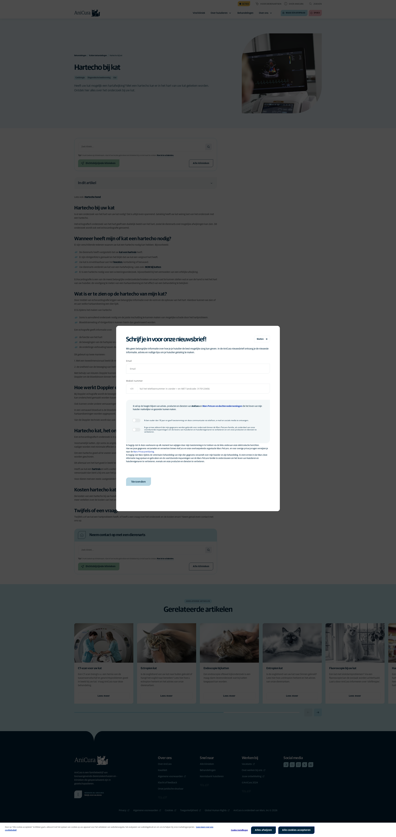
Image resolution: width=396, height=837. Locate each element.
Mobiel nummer (134, 380)
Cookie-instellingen (239, 830)
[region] (198, 830)
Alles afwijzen (263, 830)
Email (129, 360)
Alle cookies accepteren (296, 830)
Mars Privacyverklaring (143, 452)
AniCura (195, 406)
